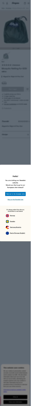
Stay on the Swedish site (15, 199)
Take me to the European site (15, 194)
